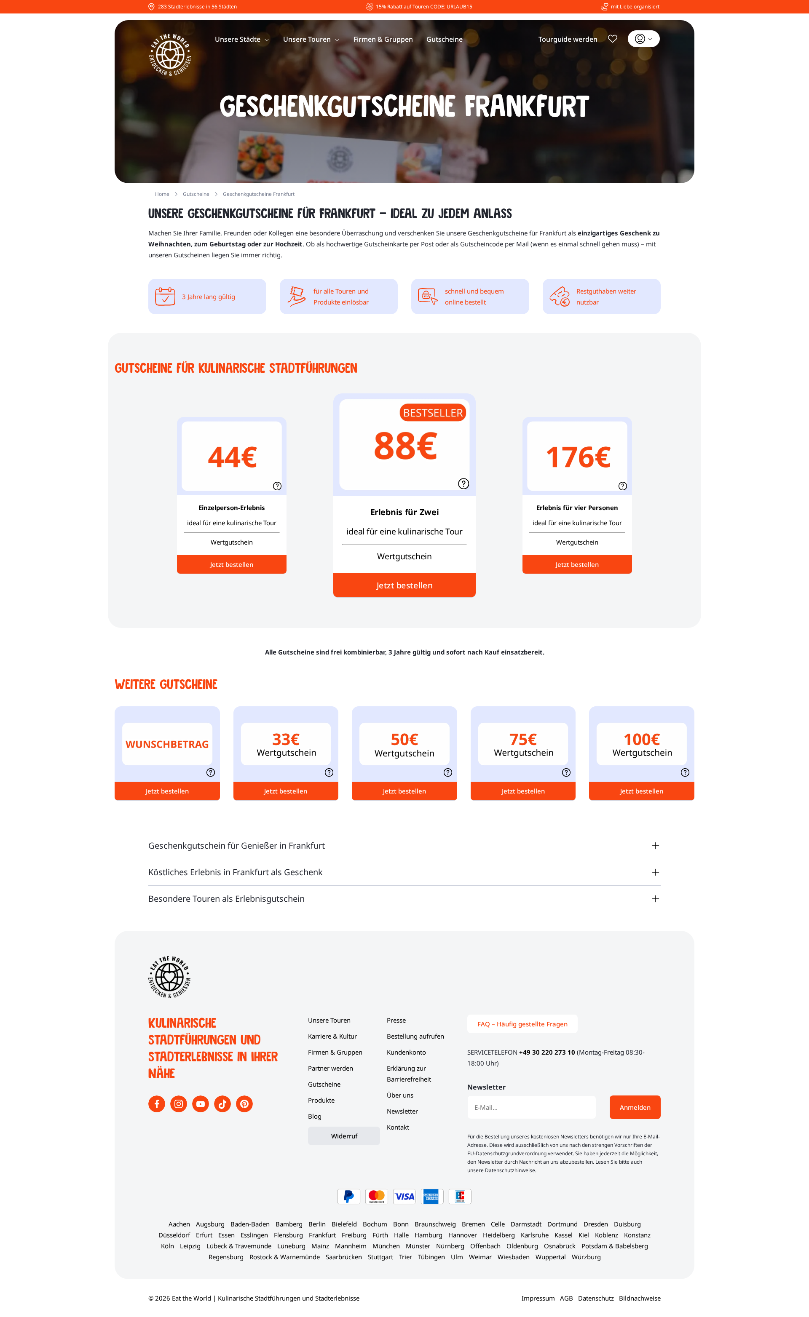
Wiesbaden (514, 1257)
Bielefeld (344, 1224)
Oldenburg (522, 1246)
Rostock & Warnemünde (284, 1257)
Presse (396, 1020)
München (386, 1246)
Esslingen (254, 1235)
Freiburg (354, 1235)
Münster (418, 1246)
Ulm (457, 1257)
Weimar (480, 1257)
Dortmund (562, 1224)
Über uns (400, 1095)
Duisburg (627, 1224)
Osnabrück (560, 1246)
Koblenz (606, 1235)
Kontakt (398, 1127)
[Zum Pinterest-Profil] (244, 1110)
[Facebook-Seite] (157, 1110)
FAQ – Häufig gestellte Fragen (522, 1024)
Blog (314, 1116)
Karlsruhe (535, 1235)
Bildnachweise (640, 1298)
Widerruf (344, 1136)
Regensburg (226, 1257)
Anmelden (635, 1107)
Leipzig (190, 1246)
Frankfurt (322, 1235)
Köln (167, 1246)
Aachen (179, 1224)
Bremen (473, 1224)
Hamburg (428, 1235)
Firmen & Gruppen (383, 39)
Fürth (380, 1235)
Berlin (317, 1224)
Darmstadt (526, 1224)
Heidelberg (499, 1235)
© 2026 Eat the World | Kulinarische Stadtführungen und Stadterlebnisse (253, 1298)
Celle (498, 1224)
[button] (463, 483)
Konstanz (637, 1235)
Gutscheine (444, 39)
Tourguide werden (567, 39)
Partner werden (330, 1068)
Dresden (596, 1224)
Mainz (320, 1246)
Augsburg (210, 1224)
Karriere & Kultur (332, 1036)
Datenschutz (596, 1298)
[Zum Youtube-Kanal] (201, 1110)
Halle (401, 1235)
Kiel (584, 1235)
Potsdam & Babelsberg (614, 1246)
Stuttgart (380, 1257)
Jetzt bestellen (405, 585)
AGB (566, 1298)
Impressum (538, 1298)
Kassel (564, 1235)
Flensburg (288, 1235)
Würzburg (586, 1257)
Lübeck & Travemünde (238, 1246)
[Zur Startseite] (170, 55)
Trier (405, 1257)
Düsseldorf (174, 1235)
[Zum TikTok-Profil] (223, 1110)
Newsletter (402, 1111)
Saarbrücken (344, 1257)
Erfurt (204, 1235)
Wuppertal (551, 1257)
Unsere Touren (307, 39)
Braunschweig (435, 1224)
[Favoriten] (613, 39)
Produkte (321, 1100)
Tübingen (431, 1257)
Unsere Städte (237, 39)
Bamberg (289, 1224)
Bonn (401, 1224)
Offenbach (485, 1246)
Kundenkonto (406, 1052)
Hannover (462, 1235)
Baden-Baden (250, 1224)
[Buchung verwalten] (644, 38)
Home (162, 194)
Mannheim (351, 1246)
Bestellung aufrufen (415, 1036)
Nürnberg (450, 1246)
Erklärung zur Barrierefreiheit (409, 1073)
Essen (226, 1235)
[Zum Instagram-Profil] (179, 1110)
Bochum (375, 1224)
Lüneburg (291, 1246)
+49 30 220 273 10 (547, 1052)
